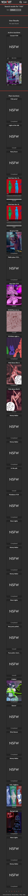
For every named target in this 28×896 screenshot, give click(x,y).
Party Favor (14, 152)
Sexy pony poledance (14, 626)
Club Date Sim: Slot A (15, 178)
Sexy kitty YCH (14, 283)
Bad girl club (14, 811)
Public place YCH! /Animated (17, 257)
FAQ (21, 894)
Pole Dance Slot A (14, 363)
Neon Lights (14, 521)
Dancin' (14, 705)
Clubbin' (14, 679)
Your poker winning (14, 653)
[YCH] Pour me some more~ (16, 310)
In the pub (14, 468)
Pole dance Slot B (14, 389)
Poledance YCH (14, 494)
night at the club (14, 125)
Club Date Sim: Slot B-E (15, 204)
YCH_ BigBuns (14, 785)
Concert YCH (14, 35)
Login (25, 2)
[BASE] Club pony (14, 62)
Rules (24, 894)
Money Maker (14, 415)
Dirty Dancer (14, 732)
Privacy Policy (15, 894)
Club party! (14, 99)
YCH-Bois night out (14, 336)
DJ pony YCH (14, 231)
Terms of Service (7, 894)
